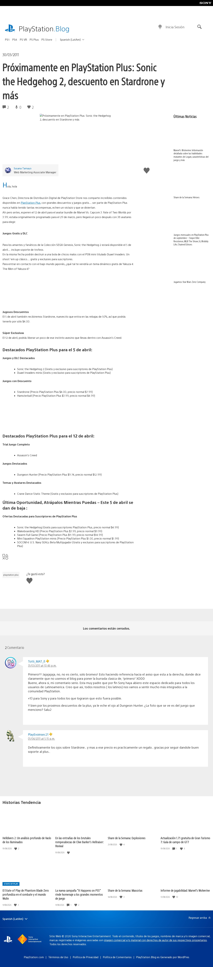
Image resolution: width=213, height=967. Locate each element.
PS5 (7, 39)
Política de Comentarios (117, 957)
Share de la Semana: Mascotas (125, 890)
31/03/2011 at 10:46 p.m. (42, 665)
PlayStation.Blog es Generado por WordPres (162, 957)
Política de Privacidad (85, 957)
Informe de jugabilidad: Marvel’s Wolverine (185, 890)
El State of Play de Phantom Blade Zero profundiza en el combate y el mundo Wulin (25, 894)
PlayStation (44, 28)
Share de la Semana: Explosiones (126, 838)
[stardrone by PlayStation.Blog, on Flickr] (68, 290)
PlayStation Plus (30, 202)
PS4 (14, 39)
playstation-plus (11, 574)
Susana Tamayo (22, 168)
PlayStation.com (34, 957)
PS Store (46, 39)
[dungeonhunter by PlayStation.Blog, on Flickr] (68, 414)
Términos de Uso (58, 957)
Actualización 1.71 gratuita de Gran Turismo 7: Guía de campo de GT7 (185, 840)
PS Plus (34, 39)
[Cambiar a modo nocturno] (160, 27)
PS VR (23, 39)
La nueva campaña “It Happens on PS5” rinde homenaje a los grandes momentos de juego (79, 894)
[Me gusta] (16, 848)
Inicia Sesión (175, 27)
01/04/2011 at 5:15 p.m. (41, 738)
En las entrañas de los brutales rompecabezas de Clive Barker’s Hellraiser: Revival (79, 842)
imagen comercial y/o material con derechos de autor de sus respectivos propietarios (155, 940)
